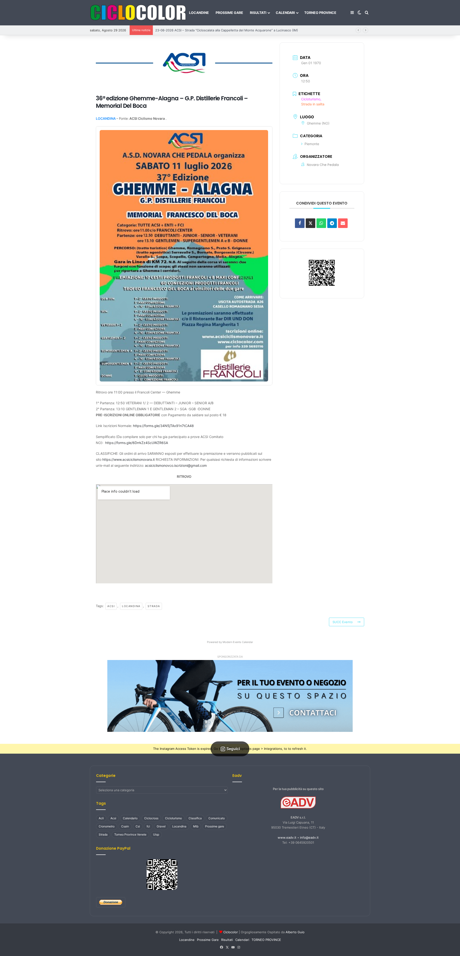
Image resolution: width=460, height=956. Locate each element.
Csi (138, 826)
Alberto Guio (295, 932)
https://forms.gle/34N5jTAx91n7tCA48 (163, 426)
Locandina (131, 606)
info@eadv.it (309, 837)
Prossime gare (214, 826)
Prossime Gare (229, 13)
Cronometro (107, 826)
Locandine (199, 13)
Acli (101, 818)
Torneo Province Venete (130, 834)
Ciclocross (151, 818)
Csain (125, 826)
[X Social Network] (310, 223)
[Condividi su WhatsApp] (321, 223)
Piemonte (312, 144)
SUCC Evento (343, 622)
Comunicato (216, 818)
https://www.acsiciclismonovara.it (128, 459)
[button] (230, 696)
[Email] (343, 223)
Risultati (258, 13)
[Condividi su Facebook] (300, 223)
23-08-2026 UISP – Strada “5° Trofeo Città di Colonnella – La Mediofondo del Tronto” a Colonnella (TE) (232, 30)
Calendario (130, 818)
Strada (154, 606)
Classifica (195, 818)
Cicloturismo (173, 818)
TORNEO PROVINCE (320, 13)
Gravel (161, 826)
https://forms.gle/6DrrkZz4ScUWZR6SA (136, 443)
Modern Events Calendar (238, 642)
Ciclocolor (230, 932)
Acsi (111, 606)
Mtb (195, 826)
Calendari (285, 13)
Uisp (156, 834)
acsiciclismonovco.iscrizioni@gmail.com (176, 465)
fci (148, 826)
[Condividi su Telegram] (332, 223)
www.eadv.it (287, 837)
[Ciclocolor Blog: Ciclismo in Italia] (138, 13)
